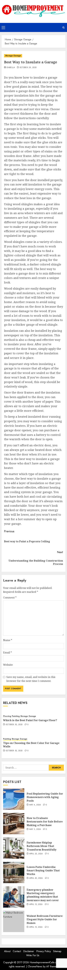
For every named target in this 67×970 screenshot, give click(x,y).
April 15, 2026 (36, 904)
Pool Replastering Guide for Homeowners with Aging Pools (45, 797)
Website (8, 664)
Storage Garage (13, 55)
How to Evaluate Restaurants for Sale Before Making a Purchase (45, 821)
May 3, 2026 (35, 829)
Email (7, 652)
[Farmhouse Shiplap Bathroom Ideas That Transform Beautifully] (13, 848)
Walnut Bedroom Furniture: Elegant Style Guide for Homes (45, 919)
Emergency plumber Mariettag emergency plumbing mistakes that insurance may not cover (43, 895)
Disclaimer (28, 951)
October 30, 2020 (14, 724)
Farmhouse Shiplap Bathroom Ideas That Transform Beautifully (41, 846)
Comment (10, 597)
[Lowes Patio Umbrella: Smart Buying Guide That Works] (13, 872)
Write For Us (32, 955)
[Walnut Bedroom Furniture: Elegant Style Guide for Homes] (13, 921)
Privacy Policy (43, 951)
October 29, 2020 (28, 67)
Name (7, 640)
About (7, 951)
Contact (17, 951)
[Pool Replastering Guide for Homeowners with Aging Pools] (13, 799)
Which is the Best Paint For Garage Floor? (30, 720)
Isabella (11, 67)
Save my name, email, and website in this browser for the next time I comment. (30, 679)
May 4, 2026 (35, 805)
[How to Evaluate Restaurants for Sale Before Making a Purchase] (13, 823)
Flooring (7, 716)
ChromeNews (35, 966)
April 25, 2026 (36, 854)
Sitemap (57, 951)
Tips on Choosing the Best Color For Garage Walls (31, 744)
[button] (3, 27)
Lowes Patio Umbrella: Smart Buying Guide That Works (43, 870)
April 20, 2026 (36, 878)
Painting (16, 716)
